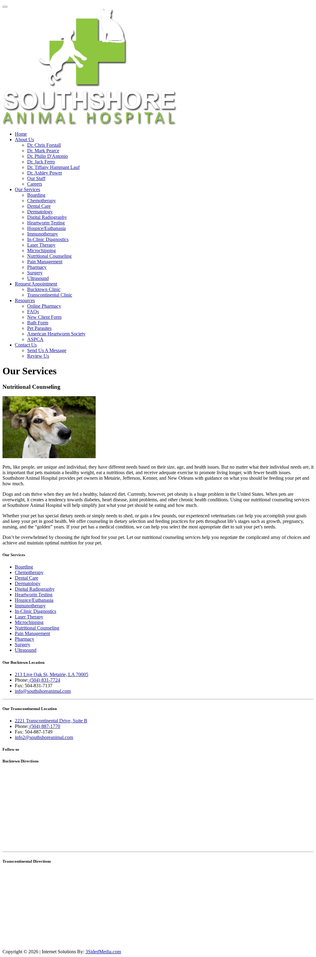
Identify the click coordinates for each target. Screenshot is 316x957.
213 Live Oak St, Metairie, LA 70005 (51, 674)
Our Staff (36, 178)
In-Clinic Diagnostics (48, 239)
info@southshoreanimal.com (43, 691)
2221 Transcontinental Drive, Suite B (51, 720)
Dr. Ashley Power (44, 172)
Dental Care (39, 206)
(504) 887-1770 (44, 726)
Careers (34, 184)
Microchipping (41, 250)
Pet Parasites (39, 328)
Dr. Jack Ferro (41, 161)
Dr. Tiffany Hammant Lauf (53, 167)
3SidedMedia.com (103, 951)
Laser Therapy (41, 245)
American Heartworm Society (56, 333)
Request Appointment (36, 283)
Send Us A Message (46, 350)
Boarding (36, 195)
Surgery (35, 272)
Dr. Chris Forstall (44, 145)
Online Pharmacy (44, 306)
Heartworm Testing (46, 222)
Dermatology (40, 211)
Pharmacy (37, 267)
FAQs (33, 311)
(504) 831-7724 (44, 680)
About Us (24, 139)
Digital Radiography (47, 217)
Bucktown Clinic (43, 289)
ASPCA (35, 339)
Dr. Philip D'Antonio (47, 156)
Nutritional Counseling (49, 256)
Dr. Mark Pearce (43, 150)
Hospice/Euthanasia (46, 228)
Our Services (27, 189)
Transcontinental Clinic (49, 295)
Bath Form (37, 322)
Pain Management (44, 261)
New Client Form (44, 317)
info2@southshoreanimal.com (44, 737)
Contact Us (26, 344)
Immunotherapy (42, 233)
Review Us (38, 356)
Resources (25, 300)
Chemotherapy (41, 200)
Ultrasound (38, 278)
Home (21, 134)
